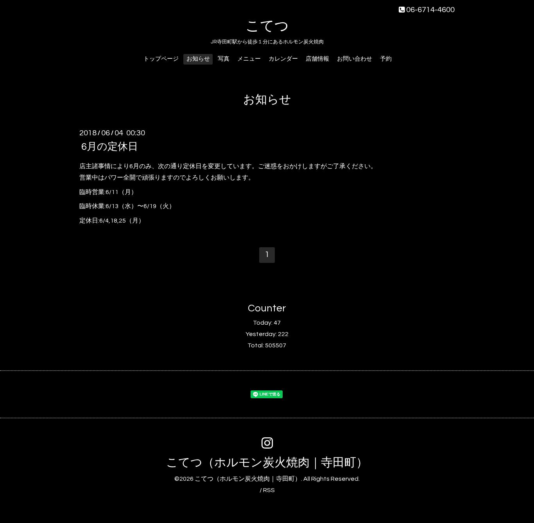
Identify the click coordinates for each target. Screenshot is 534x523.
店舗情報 (317, 59)
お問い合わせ (354, 59)
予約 (386, 59)
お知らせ (198, 59)
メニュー (249, 59)
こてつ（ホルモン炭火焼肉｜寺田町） (267, 463)
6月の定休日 (109, 147)
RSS (269, 490)
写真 (223, 59)
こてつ (267, 26)
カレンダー (283, 59)
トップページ (161, 59)
